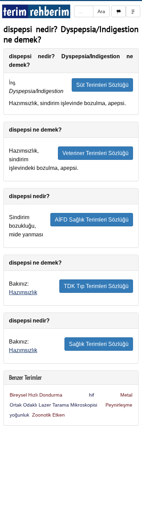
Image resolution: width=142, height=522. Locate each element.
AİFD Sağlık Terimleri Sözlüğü (92, 220)
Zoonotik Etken (48, 415)
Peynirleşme (118, 405)
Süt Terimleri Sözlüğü (102, 85)
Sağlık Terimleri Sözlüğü (99, 344)
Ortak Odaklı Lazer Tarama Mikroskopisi (53, 405)
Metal (126, 395)
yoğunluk (19, 415)
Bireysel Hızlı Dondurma (36, 395)
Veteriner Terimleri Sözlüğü (95, 153)
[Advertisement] (71, 475)
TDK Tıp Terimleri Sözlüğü (96, 286)
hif (91, 395)
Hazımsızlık (23, 292)
